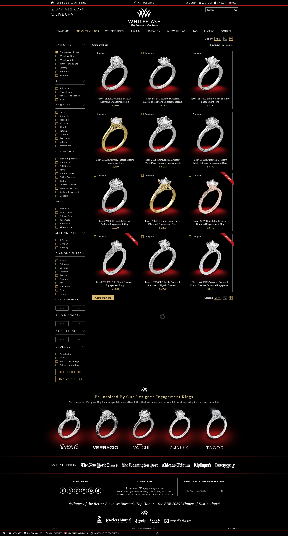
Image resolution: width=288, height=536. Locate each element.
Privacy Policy (233, 528)
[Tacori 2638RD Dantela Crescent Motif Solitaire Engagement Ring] (210, 134)
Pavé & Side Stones (70, 95)
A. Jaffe (64, 123)
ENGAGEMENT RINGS (87, 31)
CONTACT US (144, 481)
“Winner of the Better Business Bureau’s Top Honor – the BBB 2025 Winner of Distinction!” (144, 504)
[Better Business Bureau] (99, 522)
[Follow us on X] (70, 492)
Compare (100, 44)
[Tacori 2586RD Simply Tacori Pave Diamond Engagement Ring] (162, 195)
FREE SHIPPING (70, 3)
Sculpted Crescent (69, 192)
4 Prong (64, 240)
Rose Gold (65, 220)
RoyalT (63, 170)
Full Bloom (65, 166)
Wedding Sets (67, 60)
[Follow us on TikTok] (98, 492)
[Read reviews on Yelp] (140, 522)
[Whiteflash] (144, 17)
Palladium (65, 223)
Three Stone (66, 92)
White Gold (66, 212)
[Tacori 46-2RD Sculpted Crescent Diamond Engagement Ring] (210, 195)
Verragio (64, 120)
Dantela (64, 196)
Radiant (64, 275)
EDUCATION (153, 31)
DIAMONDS (63, 31)
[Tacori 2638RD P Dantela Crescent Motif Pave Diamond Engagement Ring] (162, 134)
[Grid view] (231, 39)
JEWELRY (135, 31)
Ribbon (63, 181)
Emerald (64, 271)
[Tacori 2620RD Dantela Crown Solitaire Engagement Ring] (114, 195)
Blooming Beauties (70, 158)
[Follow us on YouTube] (91, 492)
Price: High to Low (70, 365)
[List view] (225, 39)
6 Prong (64, 244)
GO (221, 491)
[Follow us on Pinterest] (77, 492)
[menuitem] (63, 31)
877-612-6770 (70, 9)
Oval (62, 290)
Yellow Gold (66, 216)
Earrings (64, 67)
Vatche (63, 131)
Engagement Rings (69, 52)
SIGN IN (193, 3)
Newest (64, 357)
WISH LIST (207, 3)
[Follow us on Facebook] (63, 492)
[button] (52, 14)
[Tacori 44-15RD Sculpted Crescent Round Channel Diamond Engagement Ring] (210, 256)
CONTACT (226, 31)
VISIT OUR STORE (145, 3)
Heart (63, 294)
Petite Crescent (68, 177)
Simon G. (64, 116)
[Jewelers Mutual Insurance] (118, 522)
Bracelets (65, 75)
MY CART (221, 3)
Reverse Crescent (69, 188)
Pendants (65, 71)
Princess (64, 264)
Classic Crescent (69, 184)
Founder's (65, 162)
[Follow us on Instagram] (84, 492)
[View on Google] (155, 522)
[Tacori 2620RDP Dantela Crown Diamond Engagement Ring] (114, 73)
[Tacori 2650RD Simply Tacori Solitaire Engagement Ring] (114, 134)
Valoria (63, 142)
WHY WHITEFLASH (177, 31)
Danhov (64, 134)
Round (63, 260)
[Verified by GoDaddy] (177, 522)
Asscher (64, 279)
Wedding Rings (68, 56)
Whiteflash (65, 145)
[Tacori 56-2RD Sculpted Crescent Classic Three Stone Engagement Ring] (162, 73)
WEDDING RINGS (114, 31)
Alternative (66, 227)
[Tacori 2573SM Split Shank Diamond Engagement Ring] (114, 256)
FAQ (195, 31)
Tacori (63, 112)
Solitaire (64, 88)
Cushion (64, 268)
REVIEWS (209, 31)
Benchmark (66, 138)
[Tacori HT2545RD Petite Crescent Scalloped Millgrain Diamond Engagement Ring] (162, 256)
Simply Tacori (67, 173)
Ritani (63, 127)
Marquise (65, 286)
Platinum (64, 208)
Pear (62, 282)
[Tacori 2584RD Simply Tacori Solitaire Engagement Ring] (210, 73)
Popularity (65, 354)
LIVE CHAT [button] (65, 14)
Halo (62, 99)
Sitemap (55, 528)
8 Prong (64, 247)
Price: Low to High (70, 361)
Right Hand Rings (69, 63)
